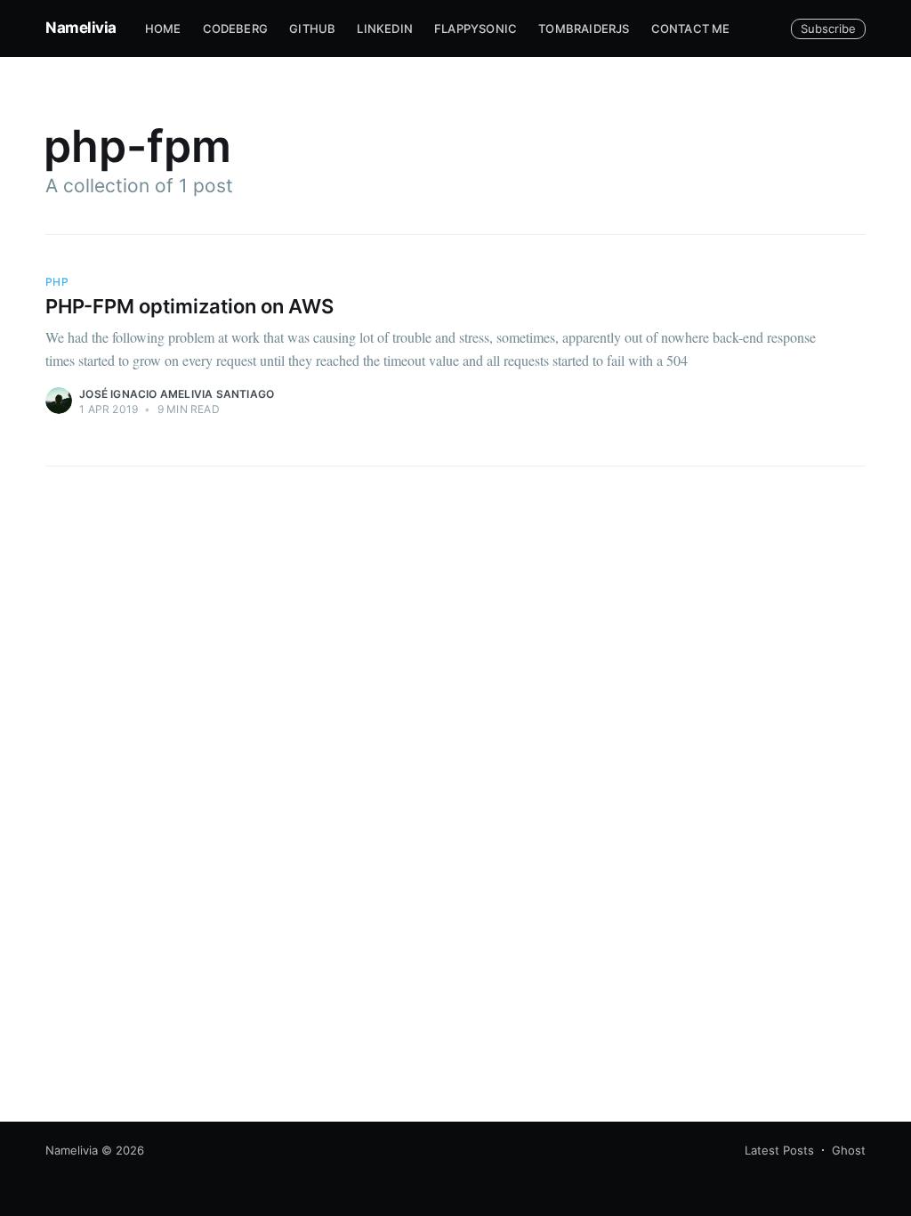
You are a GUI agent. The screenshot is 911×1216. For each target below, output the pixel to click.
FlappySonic (475, 28)
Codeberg (236, 28)
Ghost (849, 1150)
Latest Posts (779, 1150)
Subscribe (828, 28)
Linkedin (385, 28)
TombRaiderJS (583, 28)
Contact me (690, 28)
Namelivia (81, 27)
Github (312, 28)
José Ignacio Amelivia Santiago (176, 394)
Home (163, 28)
